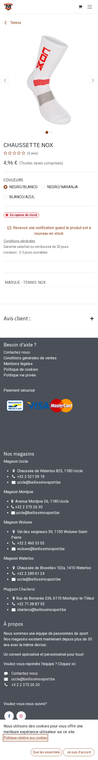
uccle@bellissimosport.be (39, 482)
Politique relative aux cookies (25, 738)
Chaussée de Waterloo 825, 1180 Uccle (50, 471)
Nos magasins (19, 454)
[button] (5, 80)
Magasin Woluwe (18, 522)
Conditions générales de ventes (30, 358)
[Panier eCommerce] (80, 6)
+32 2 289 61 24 (31, 573)
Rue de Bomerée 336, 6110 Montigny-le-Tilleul (55, 598)
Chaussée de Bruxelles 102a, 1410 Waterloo (54, 568)
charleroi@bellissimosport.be (41, 609)
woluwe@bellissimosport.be (41, 549)
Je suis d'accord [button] (79, 752)
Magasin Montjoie (18, 492)
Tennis (15, 22)
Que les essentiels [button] (46, 752)
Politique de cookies (21, 369)
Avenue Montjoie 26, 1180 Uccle (42, 501)
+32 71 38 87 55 (30, 604)
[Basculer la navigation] (89, 7)
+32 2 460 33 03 (30, 543)
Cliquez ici (66, 664)
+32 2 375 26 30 (29, 507)
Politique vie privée (20, 375)
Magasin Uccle (16, 461)
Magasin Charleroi (19, 589)
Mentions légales (18, 363)
